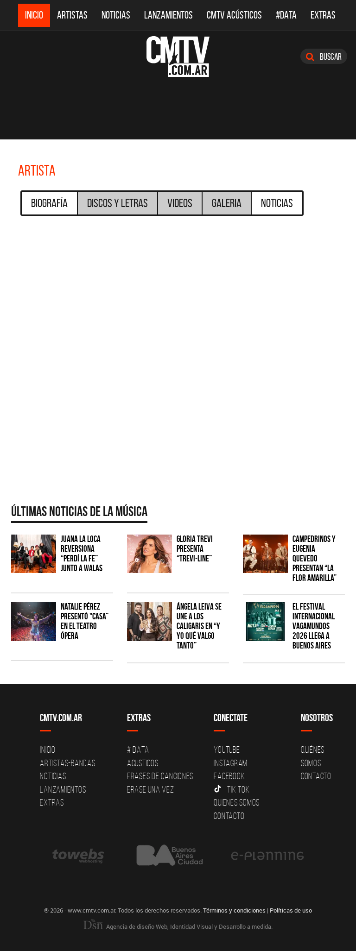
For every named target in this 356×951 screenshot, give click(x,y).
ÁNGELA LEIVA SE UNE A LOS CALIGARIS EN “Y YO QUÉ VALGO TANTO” (199, 626)
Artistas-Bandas (67, 763)
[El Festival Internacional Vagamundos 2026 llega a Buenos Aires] (265, 621)
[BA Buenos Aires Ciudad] (168, 855)
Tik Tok (238, 789)
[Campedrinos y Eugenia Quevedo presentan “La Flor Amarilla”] (265, 554)
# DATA (138, 749)
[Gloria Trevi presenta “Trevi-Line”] (149, 554)
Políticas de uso (291, 910)
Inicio (34, 15)
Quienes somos (237, 802)
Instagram (231, 763)
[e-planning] (267, 855)
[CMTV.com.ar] (178, 56)
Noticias (116, 15)
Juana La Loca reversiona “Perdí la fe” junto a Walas (81, 553)
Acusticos (143, 763)
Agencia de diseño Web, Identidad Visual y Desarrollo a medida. (189, 926)
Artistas (72, 15)
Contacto (229, 816)
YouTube (227, 749)
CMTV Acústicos (234, 15)
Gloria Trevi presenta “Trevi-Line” (195, 548)
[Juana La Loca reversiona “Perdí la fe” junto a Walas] (33, 554)
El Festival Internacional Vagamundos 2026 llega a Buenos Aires (313, 626)
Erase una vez (150, 789)
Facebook (229, 776)
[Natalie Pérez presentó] (33, 621)
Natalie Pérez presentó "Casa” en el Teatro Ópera (84, 621)
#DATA (286, 15)
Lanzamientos (168, 15)
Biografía (49, 202)
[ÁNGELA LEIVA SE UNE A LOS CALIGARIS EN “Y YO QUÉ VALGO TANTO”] (149, 621)
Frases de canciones (160, 776)
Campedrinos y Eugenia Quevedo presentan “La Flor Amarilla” (314, 558)
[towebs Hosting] (79, 855)
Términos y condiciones (234, 910)
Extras (323, 15)
